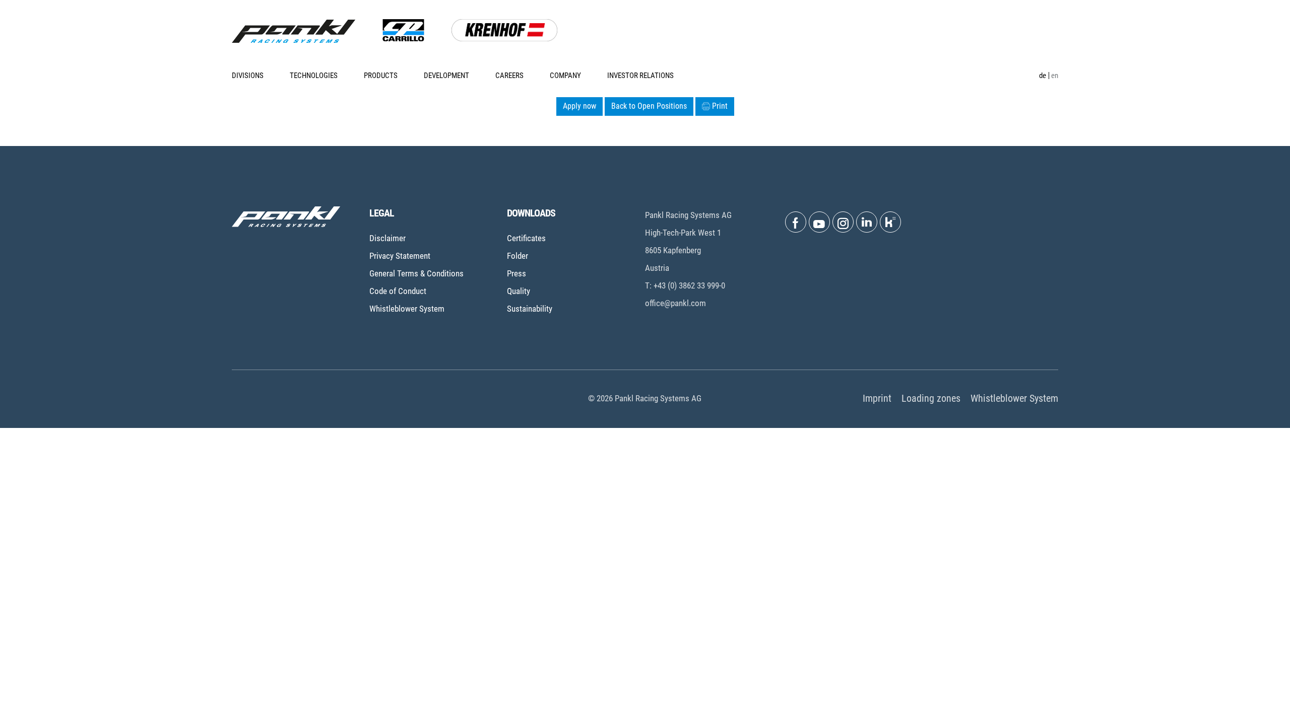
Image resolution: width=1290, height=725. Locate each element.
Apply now (579, 106)
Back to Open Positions (649, 106)
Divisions (248, 75)
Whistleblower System (406, 309)
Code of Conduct (397, 291)
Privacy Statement (399, 256)
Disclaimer (387, 238)
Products (381, 75)
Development (446, 75)
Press (516, 273)
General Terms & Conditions (416, 273)
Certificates (526, 238)
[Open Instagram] (843, 222)
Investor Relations (640, 75)
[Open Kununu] (890, 222)
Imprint (877, 398)
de (1042, 75)
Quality (518, 291)
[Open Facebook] (795, 222)
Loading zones (930, 398)
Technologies (314, 75)
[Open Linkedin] (866, 222)
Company (565, 75)
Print (720, 106)
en (1054, 75)
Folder (517, 256)
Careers (509, 75)
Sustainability (529, 309)
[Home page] (293, 31)
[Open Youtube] (819, 222)
